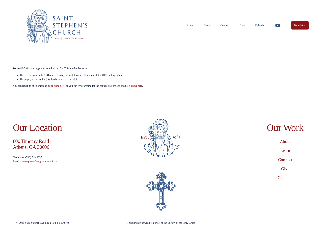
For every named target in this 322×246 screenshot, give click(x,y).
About (285, 141)
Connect (285, 159)
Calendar (260, 25)
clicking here (58, 85)
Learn (285, 150)
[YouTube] (277, 25)
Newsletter (300, 25)
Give (242, 25)
